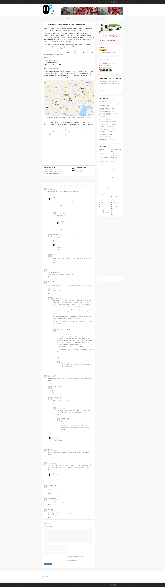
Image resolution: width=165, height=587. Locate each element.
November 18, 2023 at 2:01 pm (53, 486)
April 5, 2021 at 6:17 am (52, 270)
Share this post (48, 173)
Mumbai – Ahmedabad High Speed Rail (71, 39)
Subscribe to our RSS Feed (111, 2)
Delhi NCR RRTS (114, 167)
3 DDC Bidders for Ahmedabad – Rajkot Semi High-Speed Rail (65, 24)
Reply (49, 193)
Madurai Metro (114, 183)
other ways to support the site (109, 52)
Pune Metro (101, 200)
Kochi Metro (114, 179)
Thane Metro (101, 202)
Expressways (101, 169)
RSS (111, 585)
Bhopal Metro (114, 157)
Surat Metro (114, 200)
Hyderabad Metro (115, 175)
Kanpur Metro (102, 179)
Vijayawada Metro (115, 210)
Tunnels (100, 208)
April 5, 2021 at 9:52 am (52, 376)
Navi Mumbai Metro (115, 190)
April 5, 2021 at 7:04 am (52, 283)
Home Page (63, 134)
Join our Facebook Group (116, 2)
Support (110, 18)
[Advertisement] (68, 151)
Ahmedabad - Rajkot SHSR (61, 26)
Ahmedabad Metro (89, 39)
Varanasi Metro (102, 210)
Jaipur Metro (114, 177)
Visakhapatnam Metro (104, 212)
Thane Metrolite (114, 202)
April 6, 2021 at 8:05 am (52, 463)
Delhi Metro (114, 165)
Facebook (114, 585)
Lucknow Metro (102, 183)
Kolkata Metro (102, 181)
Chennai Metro (102, 163)
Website (67, 553)
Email (67, 549)
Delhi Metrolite (102, 167)
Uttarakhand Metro (115, 208)
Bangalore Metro (102, 155)
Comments (70, 26)
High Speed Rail (102, 175)
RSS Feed (52, 169)
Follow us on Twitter (114, 2)
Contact (103, 18)
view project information (84, 117)
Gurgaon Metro (114, 169)
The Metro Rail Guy (52, 584)
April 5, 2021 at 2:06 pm (52, 450)
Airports (113, 153)
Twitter (61, 169)
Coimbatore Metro (115, 163)
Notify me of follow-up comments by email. (74, 556)
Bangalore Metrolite (115, 155)
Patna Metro (101, 196)
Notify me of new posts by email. (72, 560)
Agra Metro (101, 149)
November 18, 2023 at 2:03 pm (53, 499)
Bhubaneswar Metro (103, 161)
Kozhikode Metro (115, 181)
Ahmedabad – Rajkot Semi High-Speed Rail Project (69, 30)
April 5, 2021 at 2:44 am (52, 189)
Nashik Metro (102, 190)
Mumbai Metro (114, 185)
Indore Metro (102, 177)
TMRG (52, 26)
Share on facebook (59, 173)
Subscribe (102, 91)
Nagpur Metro (114, 187)
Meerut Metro (102, 185)
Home (45, 18)
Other (112, 192)
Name (67, 546)
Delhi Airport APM (103, 165)
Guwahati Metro (102, 171)
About (95, 18)
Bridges (113, 161)
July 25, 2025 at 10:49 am (53, 510)
